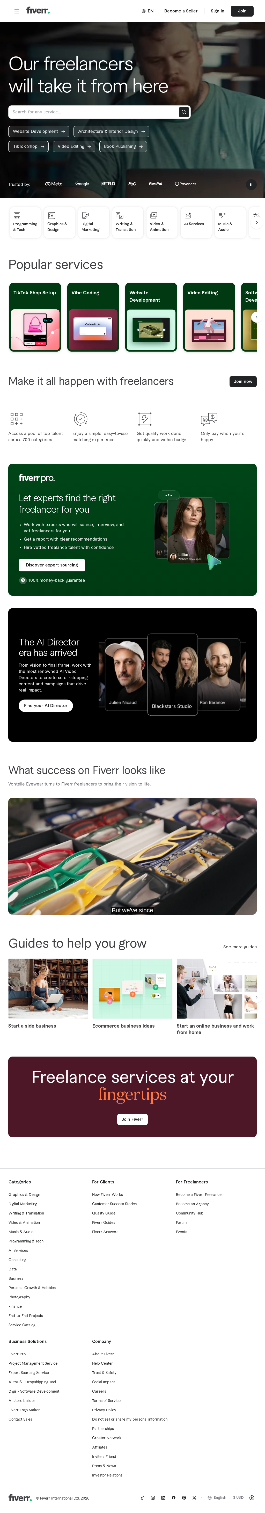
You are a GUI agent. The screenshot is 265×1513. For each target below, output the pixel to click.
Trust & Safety (104, 1373)
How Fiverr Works (107, 1195)
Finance (15, 1306)
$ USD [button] (238, 1498)
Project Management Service (33, 1363)
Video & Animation (24, 1223)
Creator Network (106, 1438)
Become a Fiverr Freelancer (199, 1195)
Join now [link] (243, 382)
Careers (99, 1391)
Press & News (104, 1466)
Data (13, 1269)
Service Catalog (22, 1325)
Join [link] (242, 11)
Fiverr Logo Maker (24, 1410)
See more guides (240, 947)
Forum (181, 1223)
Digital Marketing (23, 1204)
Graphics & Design (24, 1195)
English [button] (220, 1498)
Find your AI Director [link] (46, 706)
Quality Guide (103, 1213)
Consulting (17, 1260)
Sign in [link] (217, 11)
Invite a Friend (104, 1457)
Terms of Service (106, 1401)
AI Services (18, 1251)
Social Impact (103, 1382)
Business (16, 1279)
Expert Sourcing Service (29, 1373)
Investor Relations (107, 1475)
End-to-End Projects (26, 1316)
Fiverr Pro (17, 1354)
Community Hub (189, 1213)
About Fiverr (103, 1354)
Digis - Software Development (34, 1391)
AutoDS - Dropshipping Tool (32, 1382)
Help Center (102, 1363)
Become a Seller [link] (181, 11)
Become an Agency (192, 1204)
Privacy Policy (104, 1410)
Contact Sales (20, 1419)
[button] (16, 11)
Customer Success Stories (114, 1204)
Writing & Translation (26, 1213)
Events (181, 1232)
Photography (19, 1297)
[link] (38, 131)
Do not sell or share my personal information (129, 1419)
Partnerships (103, 1429)
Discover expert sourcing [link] (52, 565)
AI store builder (22, 1401)
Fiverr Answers (105, 1232)
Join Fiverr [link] (132, 1119)
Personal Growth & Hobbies (32, 1288)
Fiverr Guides (103, 1223)
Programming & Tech (26, 1241)
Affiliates (99, 1447)
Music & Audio (21, 1232)
